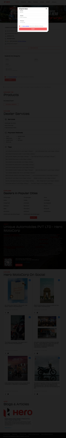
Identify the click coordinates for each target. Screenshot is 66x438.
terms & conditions (25, 26)
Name (21, 10)
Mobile (21, 15)
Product (22, 20)
